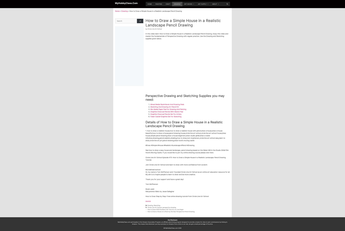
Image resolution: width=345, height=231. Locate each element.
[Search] (140, 21)
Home (150, 4)
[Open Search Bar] (227, 4)
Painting (158, 4)
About (214, 4)
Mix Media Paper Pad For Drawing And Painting (168, 109)
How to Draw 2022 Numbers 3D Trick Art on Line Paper (166, 209)
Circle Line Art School (155, 207)
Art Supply (202, 4)
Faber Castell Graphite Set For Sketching (165, 117)
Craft (168, 4)
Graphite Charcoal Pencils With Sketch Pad (166, 112)
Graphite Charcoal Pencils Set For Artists (165, 114)
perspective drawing (169, 207)
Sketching (157, 205)
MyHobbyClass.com (126, 3)
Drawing (177, 4)
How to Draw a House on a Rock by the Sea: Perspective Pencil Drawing (171, 211)
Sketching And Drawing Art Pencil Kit (164, 107)
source (148, 201)
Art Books (188, 4)
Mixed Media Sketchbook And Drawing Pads (167, 104)
